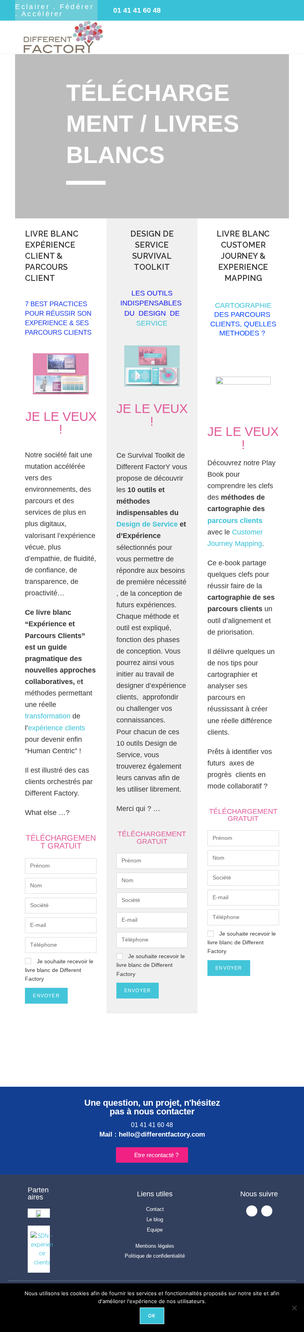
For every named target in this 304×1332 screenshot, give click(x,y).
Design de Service (147, 524)
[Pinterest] (244, 10)
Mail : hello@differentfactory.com (152, 1134)
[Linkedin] (224, 10)
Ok (152, 1316)
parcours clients (234, 521)
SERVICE (151, 323)
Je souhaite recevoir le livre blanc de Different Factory (59, 970)
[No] (294, 1308)
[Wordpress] (264, 10)
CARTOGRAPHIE (243, 305)
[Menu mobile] (283, 31)
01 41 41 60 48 (152, 1125)
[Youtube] (203, 10)
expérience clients (56, 728)
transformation (47, 716)
